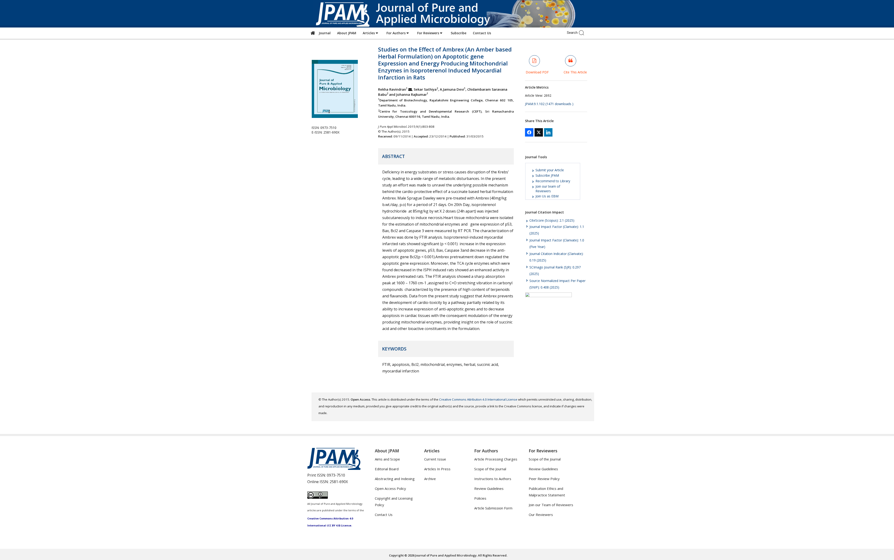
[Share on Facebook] (529, 132)
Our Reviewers (541, 514)
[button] (583, 32)
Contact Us (482, 33)
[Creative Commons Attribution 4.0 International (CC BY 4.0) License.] (317, 497)
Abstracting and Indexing (395, 478)
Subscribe (458, 33)
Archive (430, 478)
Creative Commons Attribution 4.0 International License (478, 399)
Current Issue (435, 459)
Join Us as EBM (547, 196)
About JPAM (346, 33)
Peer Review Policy (544, 478)
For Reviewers (428, 33)
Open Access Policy (390, 488)
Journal (324, 33)
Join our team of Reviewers (547, 188)
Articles (369, 33)
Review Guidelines (489, 488)
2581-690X (339, 481)
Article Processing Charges (495, 459)
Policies (480, 498)
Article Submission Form (493, 508)
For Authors (396, 33)
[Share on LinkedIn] (548, 132)
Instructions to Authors (492, 478)
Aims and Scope (387, 459)
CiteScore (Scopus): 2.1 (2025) (551, 220)
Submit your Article (549, 170)
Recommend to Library (552, 181)
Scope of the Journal (490, 469)
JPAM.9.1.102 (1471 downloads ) (549, 104)
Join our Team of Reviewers (551, 504)
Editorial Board (387, 469)
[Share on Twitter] (539, 132)
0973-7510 (336, 475)
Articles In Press (437, 469)
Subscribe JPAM (547, 175)
